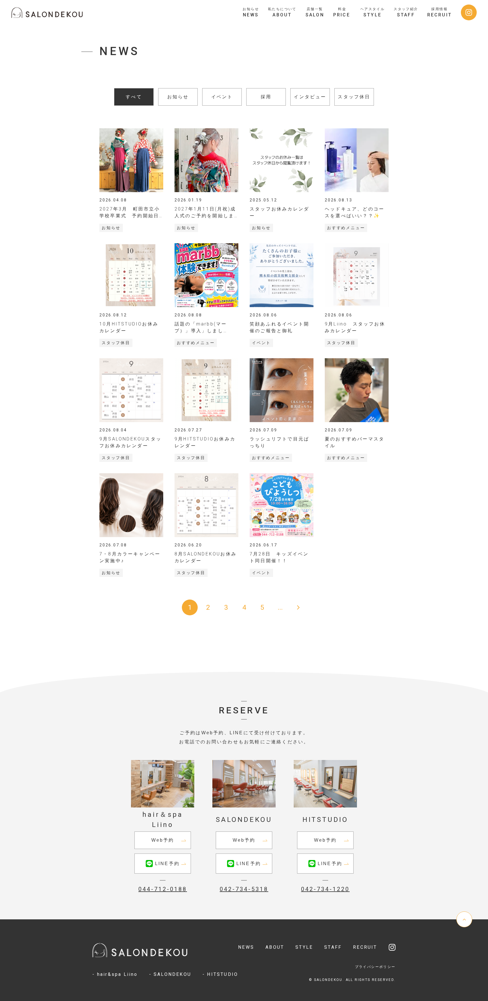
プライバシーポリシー (375, 967)
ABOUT (274, 947)
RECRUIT (365, 947)
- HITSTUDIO (220, 974)
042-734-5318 (244, 889)
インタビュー (310, 96)
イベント (222, 96)
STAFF (333, 947)
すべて (134, 96)
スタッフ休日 (354, 96)
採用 (266, 96)
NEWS (246, 947)
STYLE (304, 947)
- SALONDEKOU (170, 974)
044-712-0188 (162, 889)
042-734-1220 (325, 889)
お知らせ (178, 96)
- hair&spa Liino (115, 974)
